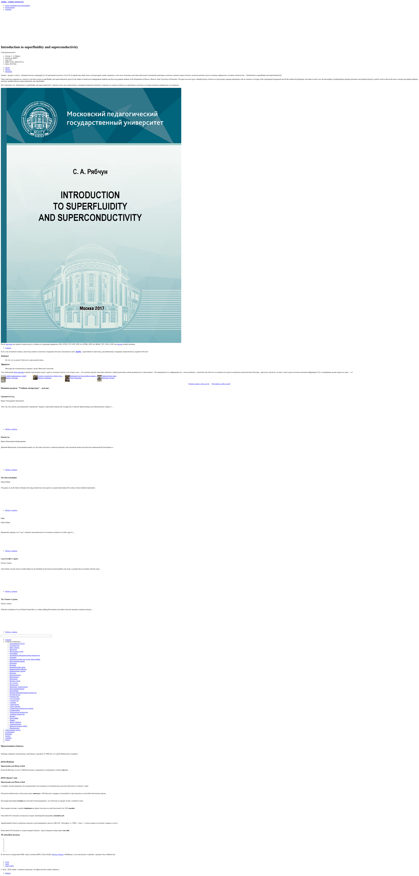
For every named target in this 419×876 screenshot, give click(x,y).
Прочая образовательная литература (23, 693)
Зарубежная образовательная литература (25, 655)
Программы (14, 691)
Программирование (17, 689)
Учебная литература (17, 714)
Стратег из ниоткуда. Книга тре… (50, 376)
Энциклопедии (15, 724)
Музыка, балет (15, 681)
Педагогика (14, 685)
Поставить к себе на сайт (221, 384)
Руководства (14, 697)
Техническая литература (19, 712)
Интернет (13, 663)
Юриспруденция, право (18, 726)
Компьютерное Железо (18, 669)
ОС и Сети (14, 683)
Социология (14, 704)
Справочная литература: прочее (21, 708)
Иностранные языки (17, 661)
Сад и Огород (15, 698)
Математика (14, 677)
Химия (12, 720)
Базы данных (14, 647)
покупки (9, 344)
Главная (8, 640)
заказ (7, 864)
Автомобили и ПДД (17, 644)
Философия (14, 718)
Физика (12, 716)
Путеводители (15, 695)
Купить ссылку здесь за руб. (199, 384)
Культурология (15, 675)
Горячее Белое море (109, 376)
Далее (7, 68)
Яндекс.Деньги (58, 854)
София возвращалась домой (16, 376)
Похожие (8, 72)
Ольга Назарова (76, 378)
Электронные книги (12, 730)
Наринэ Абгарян (12, 378)
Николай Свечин (108, 378)
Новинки (8, 734)
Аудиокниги (10, 732)
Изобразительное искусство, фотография (25, 659)
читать (119, 344)
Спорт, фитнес (15, 706)
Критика (13, 673)
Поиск (7, 740)
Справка (8, 738)
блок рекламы (19, 372)
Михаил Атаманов (44, 378)
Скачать (8, 348)
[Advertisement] (66, 27)
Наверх (8, 873)
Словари (13, 702)
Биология (13, 649)
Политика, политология (18, 687)
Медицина (13, 679)
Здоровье (13, 657)
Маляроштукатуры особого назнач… (83, 376)
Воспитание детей (16, 651)
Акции (7, 736)
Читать (7, 70)
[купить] (91, 342)
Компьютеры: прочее (17, 671)
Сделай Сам (14, 700)
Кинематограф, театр (17, 667)
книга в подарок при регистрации (17, 5)
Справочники (15, 710)
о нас (7, 862)
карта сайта (9, 866)
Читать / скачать (11, 429)
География (13, 653)
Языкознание (14, 728)
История (13, 665)
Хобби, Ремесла (15, 722)
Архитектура (14, 646)
